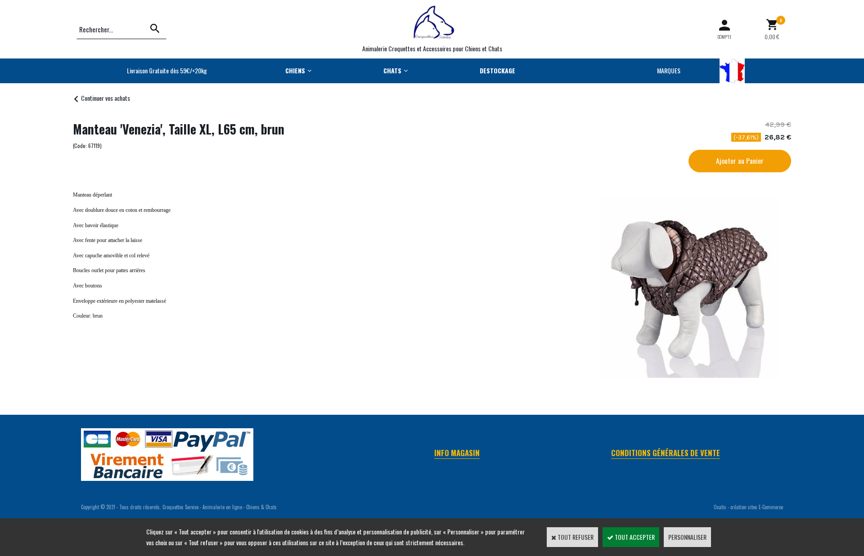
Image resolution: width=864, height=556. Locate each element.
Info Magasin (457, 452)
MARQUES (668, 70)
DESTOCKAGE (497, 70)
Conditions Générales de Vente (665, 452)
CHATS (392, 70)
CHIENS (295, 70)
